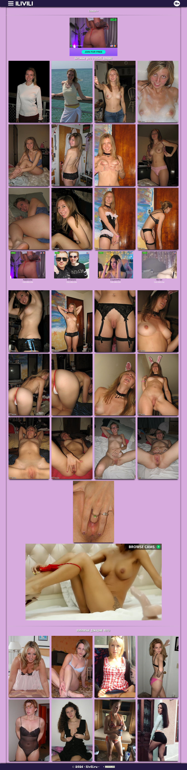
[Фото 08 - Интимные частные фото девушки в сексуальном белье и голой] (158, 155)
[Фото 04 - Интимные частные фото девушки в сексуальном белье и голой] (158, 91)
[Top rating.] (110, 766)
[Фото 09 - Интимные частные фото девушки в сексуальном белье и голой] (29, 218)
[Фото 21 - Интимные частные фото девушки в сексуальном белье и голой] (29, 448)
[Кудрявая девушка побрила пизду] (72, 730)
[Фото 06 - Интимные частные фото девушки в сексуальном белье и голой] (72, 155)
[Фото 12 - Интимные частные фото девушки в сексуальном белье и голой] (158, 218)
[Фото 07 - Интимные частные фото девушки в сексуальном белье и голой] (115, 155)
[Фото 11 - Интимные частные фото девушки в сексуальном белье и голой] (115, 218)
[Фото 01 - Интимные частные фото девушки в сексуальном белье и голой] (29, 91)
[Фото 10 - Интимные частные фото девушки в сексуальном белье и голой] (72, 218)
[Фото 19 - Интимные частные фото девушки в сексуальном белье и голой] (115, 384)
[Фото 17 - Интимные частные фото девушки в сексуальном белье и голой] (29, 384)
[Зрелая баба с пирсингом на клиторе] (115, 666)
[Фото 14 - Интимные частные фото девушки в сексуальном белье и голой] (72, 321)
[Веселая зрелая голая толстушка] (29, 666)
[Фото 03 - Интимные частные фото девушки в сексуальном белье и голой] (115, 91)
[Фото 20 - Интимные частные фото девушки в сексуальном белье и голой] (158, 384)
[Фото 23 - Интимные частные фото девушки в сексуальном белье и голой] (115, 448)
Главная (92, 11)
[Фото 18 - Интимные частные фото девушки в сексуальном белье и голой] (72, 384)
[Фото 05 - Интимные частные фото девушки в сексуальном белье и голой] (29, 155)
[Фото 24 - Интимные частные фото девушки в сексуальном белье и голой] (158, 448)
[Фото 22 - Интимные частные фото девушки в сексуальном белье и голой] (72, 448)
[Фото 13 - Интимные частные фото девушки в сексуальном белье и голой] (29, 321)
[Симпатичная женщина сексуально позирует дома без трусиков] (29, 730)
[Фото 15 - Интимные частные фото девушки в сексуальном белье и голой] (115, 321)
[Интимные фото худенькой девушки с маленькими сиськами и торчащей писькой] (158, 730)
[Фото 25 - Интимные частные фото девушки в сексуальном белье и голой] (93, 511)
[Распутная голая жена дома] (115, 730)
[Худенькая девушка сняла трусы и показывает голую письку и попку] (158, 666)
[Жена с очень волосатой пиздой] (72, 666)
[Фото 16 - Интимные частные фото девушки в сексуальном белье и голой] (158, 321)
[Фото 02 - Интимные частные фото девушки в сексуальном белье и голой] (72, 91)
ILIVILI (24, 3)
